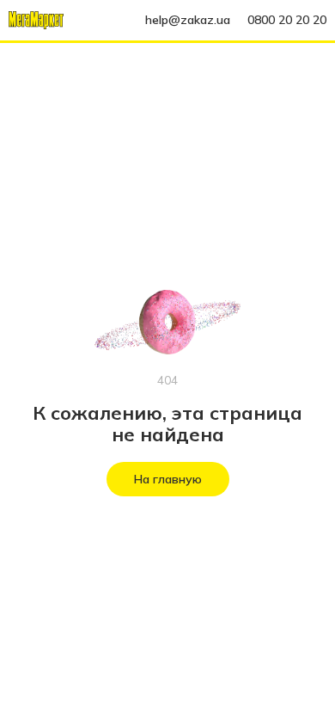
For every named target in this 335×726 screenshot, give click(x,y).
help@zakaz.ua (187, 20)
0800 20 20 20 (286, 20)
